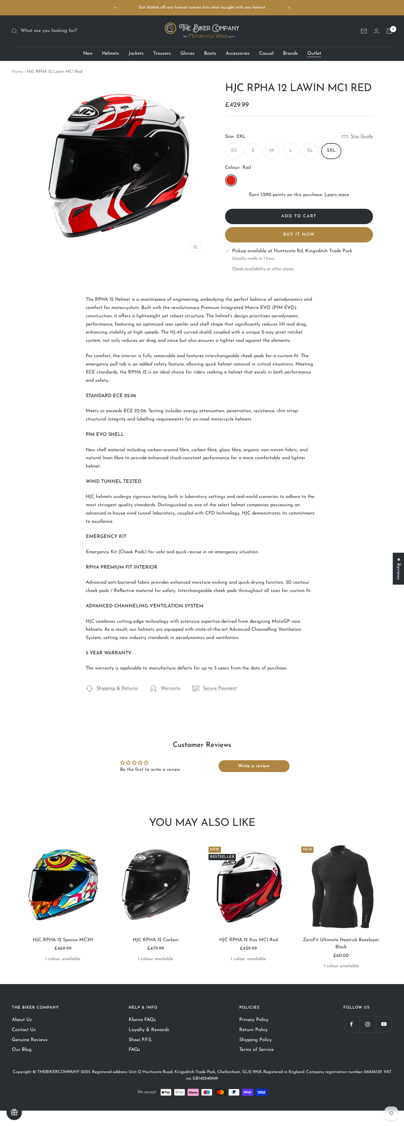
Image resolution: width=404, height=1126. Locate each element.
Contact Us (24, 1030)
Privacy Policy (254, 1019)
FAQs (134, 1049)
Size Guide (362, 136)
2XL (331, 150)
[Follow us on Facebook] (351, 1024)
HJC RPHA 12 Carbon (156, 940)
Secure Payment (220, 688)
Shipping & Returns (117, 688)
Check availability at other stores (263, 269)
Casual (266, 53)
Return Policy (253, 1030)
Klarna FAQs (142, 1019)
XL (310, 150)
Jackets (136, 53)
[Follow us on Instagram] (368, 1024)
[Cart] (389, 31)
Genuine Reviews (30, 1040)
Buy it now (299, 234)
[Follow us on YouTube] (384, 1024)
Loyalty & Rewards (149, 1030)
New (88, 53)
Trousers (162, 53)
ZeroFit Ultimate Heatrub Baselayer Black (341, 943)
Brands (290, 53)
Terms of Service (256, 1049)
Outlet (314, 53)
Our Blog (22, 1049)
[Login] (376, 30)
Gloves (187, 53)
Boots (210, 53)
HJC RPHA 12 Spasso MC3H (63, 940)
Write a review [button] (254, 766)
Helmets (110, 53)
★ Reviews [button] (398, 568)
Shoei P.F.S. (140, 1040)
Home (17, 71)
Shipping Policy (255, 1040)
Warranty (170, 688)
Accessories (238, 53)
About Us (22, 1019)
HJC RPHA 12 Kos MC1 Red (248, 940)
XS (234, 150)
